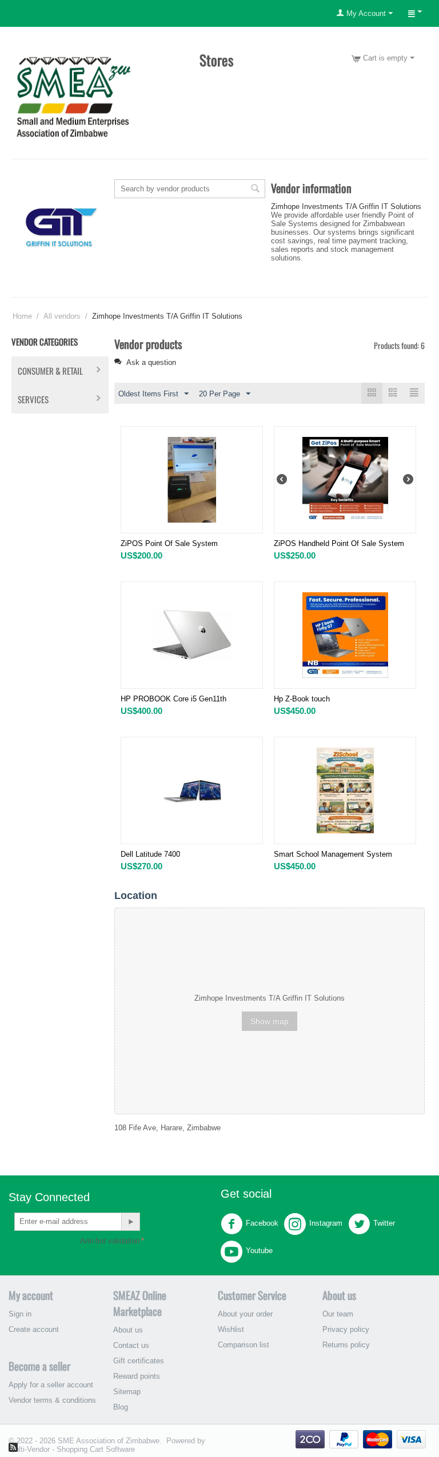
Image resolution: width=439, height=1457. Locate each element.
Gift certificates (138, 1360)
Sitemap (127, 1391)
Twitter (384, 1223)
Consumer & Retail (50, 370)
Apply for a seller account (51, 1384)
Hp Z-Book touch (302, 699)
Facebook (262, 1223)
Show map (269, 1021)
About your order (245, 1314)
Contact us (131, 1345)
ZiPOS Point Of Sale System (169, 543)
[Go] (130, 1221)
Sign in (20, 1314)
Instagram (325, 1223)
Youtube (259, 1250)
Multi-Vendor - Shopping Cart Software (72, 1449)
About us (128, 1330)
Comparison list (243, 1344)
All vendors (62, 316)
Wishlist (231, 1329)
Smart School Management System (333, 854)
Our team (337, 1314)
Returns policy (346, 1344)
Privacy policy (345, 1329)
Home (22, 316)
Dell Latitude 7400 (150, 854)
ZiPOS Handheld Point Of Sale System (339, 543)
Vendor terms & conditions (52, 1400)
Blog (120, 1407)
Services (33, 399)
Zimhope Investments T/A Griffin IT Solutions (346, 206)
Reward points (136, 1376)
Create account (34, 1329)
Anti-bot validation (109, 1241)
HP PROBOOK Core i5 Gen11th (173, 699)
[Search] (255, 189)
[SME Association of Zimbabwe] (73, 95)
